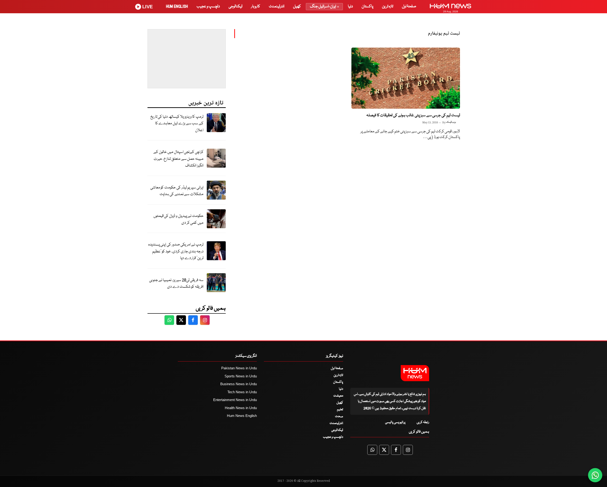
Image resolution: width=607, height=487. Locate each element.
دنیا (350, 6)
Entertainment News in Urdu (235, 400)
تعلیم (340, 409)
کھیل (297, 6)
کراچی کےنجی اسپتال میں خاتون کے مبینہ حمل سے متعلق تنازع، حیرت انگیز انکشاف (178, 159)
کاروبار (255, 6)
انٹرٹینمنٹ (276, 6)
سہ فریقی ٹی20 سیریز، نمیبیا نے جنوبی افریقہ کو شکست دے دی (176, 283)
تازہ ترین (387, 6)
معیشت (338, 395)
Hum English (177, 6)
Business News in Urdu (238, 384)
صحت (339, 416)
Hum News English (242, 416)
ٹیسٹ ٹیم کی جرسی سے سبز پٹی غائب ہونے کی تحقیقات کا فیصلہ (413, 115)
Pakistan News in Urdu (239, 368)
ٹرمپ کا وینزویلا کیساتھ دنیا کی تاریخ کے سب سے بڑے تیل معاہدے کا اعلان (176, 123)
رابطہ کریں (423, 422)
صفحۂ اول (409, 6)
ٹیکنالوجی (235, 6)
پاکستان (367, 6)
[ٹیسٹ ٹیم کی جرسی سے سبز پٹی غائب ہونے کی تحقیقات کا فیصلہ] (405, 78)
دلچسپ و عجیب (208, 6)
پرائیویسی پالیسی (395, 422)
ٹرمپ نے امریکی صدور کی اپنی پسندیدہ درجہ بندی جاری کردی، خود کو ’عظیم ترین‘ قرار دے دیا (175, 251)
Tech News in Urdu (242, 392)
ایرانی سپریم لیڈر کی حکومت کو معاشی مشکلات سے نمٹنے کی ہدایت (176, 191)
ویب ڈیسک (451, 122)
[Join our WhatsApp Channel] (595, 475)
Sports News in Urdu (241, 376)
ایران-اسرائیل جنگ (323, 6)
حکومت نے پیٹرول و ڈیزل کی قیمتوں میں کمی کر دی (178, 219)
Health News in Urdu (241, 408)
